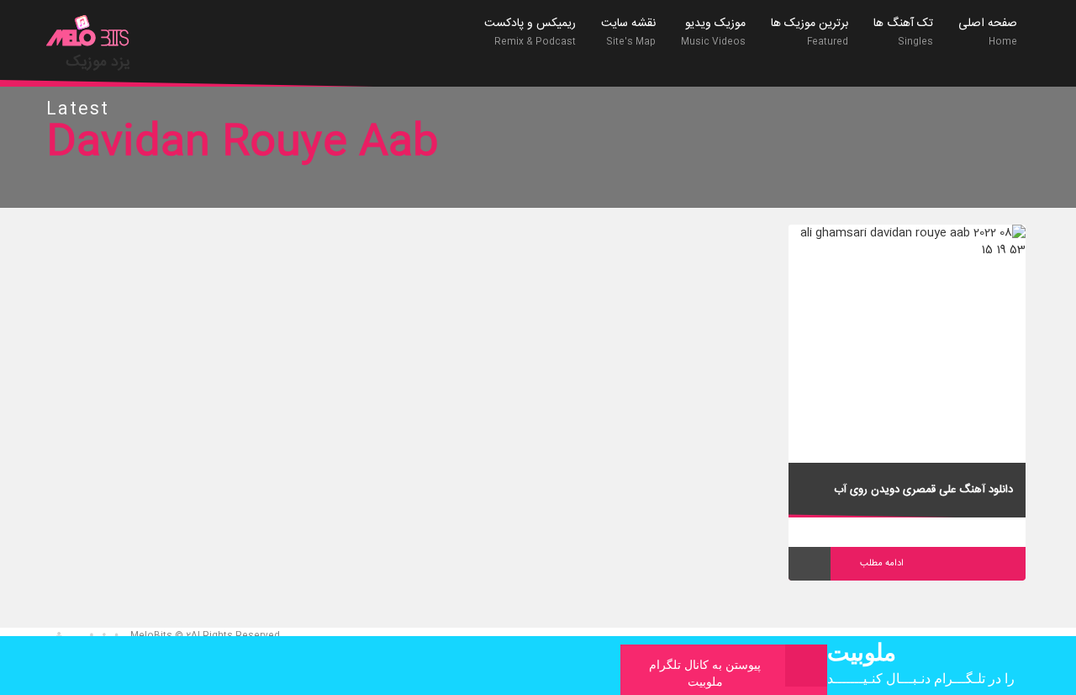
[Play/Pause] (810, 564)
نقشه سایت (628, 31)
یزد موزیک (98, 62)
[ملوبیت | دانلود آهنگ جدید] (88, 33)
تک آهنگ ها (903, 31)
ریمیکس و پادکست (530, 31)
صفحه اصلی (987, 31)
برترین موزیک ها (809, 31)
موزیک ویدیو (713, 31)
